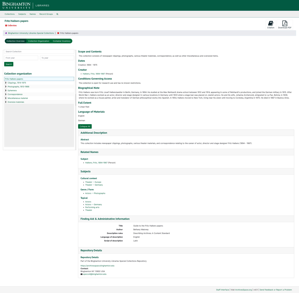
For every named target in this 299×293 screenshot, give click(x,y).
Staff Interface (222, 290)
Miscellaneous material (18, 98)
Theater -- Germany (94, 185)
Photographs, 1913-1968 (18, 86)
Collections (10, 14)
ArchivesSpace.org (243, 290)
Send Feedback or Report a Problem (276, 290)
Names (33, 14)
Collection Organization (38, 41)
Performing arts (92, 207)
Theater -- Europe (93, 182)
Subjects (22, 14)
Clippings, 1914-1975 (17, 83)
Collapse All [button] (85, 126)
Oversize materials (16, 102)
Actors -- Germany (93, 204)
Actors (88, 201)
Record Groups (46, 14)
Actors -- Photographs (95, 193)
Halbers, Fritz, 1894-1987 (94, 74)
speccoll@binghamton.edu (94, 274)
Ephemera (12, 90)
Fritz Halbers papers (14, 79)
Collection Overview (16, 41)
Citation (270, 27)
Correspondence (15, 94)
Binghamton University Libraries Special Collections (31, 33)
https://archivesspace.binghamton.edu (97, 265)
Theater (88, 210)
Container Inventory (61, 41)
